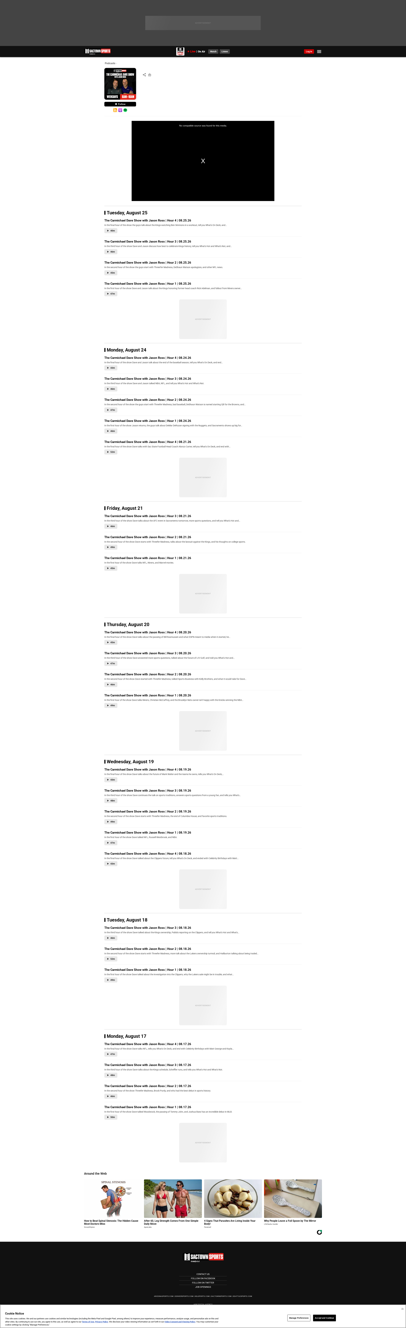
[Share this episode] (144, 74)
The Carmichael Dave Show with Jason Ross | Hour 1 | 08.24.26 (147, 421)
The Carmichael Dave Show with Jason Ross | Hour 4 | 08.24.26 (147, 358)
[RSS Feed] (115, 110)
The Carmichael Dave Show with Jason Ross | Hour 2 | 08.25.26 (147, 262)
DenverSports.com (184, 1296)
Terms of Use (88, 1322)
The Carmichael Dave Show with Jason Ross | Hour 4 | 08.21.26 (147, 442)
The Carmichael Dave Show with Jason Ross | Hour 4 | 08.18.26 (147, 853)
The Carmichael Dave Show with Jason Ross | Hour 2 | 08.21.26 (147, 537)
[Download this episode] (149, 74)
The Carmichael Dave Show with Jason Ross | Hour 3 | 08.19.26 (147, 790)
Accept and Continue (324, 1318)
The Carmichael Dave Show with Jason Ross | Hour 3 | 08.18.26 (147, 928)
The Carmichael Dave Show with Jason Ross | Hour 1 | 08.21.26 (147, 558)
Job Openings (203, 1287)
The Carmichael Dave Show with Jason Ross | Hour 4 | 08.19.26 (147, 769)
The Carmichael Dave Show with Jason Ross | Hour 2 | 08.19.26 (147, 811)
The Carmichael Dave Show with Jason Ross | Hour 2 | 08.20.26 (147, 674)
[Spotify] (125, 110)
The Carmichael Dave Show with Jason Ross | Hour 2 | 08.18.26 (147, 949)
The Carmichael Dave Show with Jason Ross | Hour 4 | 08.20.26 (147, 632)
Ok (402, 1309)
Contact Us (203, 1274)
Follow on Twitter (203, 1282)
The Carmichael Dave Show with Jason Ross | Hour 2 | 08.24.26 (147, 400)
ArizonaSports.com (164, 1296)
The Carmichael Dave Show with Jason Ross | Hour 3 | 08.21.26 (147, 516)
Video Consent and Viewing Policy (179, 1322)
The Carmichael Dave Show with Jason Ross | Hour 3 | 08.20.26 (147, 653)
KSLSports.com (202, 1296)
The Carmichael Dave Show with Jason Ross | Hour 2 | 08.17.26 (147, 1086)
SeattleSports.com (242, 1296)
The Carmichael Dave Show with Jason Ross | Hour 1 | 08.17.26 (147, 1107)
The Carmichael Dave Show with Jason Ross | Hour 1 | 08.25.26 (147, 283)
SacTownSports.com (221, 1296)
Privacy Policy (101, 1322)
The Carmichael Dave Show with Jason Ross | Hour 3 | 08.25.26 (147, 241)
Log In (309, 51)
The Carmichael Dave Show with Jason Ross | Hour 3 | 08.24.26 (147, 379)
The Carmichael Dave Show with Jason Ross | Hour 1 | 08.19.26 (147, 832)
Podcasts (110, 63)
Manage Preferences (299, 1318)
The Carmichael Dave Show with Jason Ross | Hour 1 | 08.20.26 (147, 695)
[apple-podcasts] (120, 110)
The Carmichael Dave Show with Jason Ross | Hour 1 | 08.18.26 (147, 970)
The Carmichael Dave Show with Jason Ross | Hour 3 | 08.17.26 (147, 1065)
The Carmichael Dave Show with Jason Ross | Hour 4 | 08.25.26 (147, 220)
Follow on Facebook (203, 1278)
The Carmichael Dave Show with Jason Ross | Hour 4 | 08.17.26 (147, 1044)
